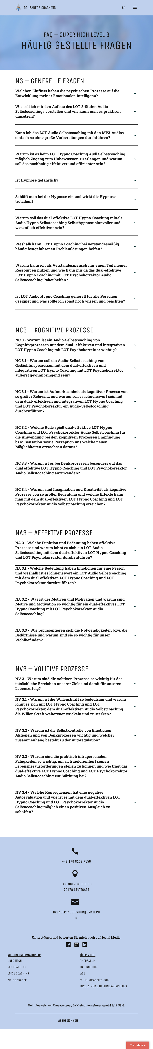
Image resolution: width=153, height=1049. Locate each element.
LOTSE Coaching (18, 973)
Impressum (88, 961)
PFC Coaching (17, 967)
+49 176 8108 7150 (76, 861)
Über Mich (15, 961)
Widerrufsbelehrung (95, 980)
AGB (82, 973)
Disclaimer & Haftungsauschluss (103, 986)
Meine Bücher (17, 980)
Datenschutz (89, 967)
